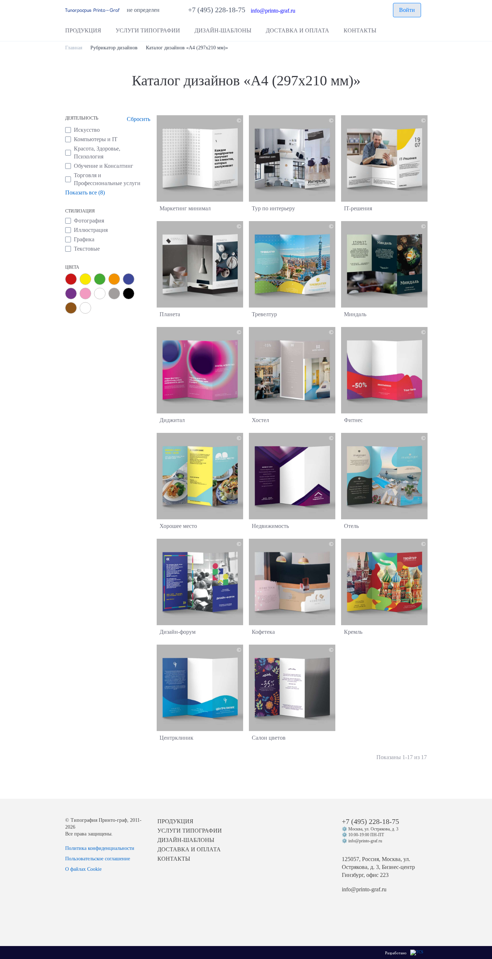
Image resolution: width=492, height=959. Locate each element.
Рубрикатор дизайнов (114, 47)
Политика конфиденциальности (99, 848)
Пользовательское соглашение (97, 858)
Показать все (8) (85, 192)
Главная (73, 47)
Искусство (87, 130)
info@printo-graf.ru (273, 11)
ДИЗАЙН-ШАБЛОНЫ (185, 840)
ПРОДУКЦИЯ (175, 821)
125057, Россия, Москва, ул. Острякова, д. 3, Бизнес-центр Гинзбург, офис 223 (378, 867)
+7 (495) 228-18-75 (219, 10)
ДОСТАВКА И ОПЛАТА (189, 849)
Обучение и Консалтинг (103, 166)
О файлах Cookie (83, 869)
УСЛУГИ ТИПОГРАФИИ (189, 831)
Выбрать (200, 162)
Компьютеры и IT (95, 139)
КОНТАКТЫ (173, 859)
